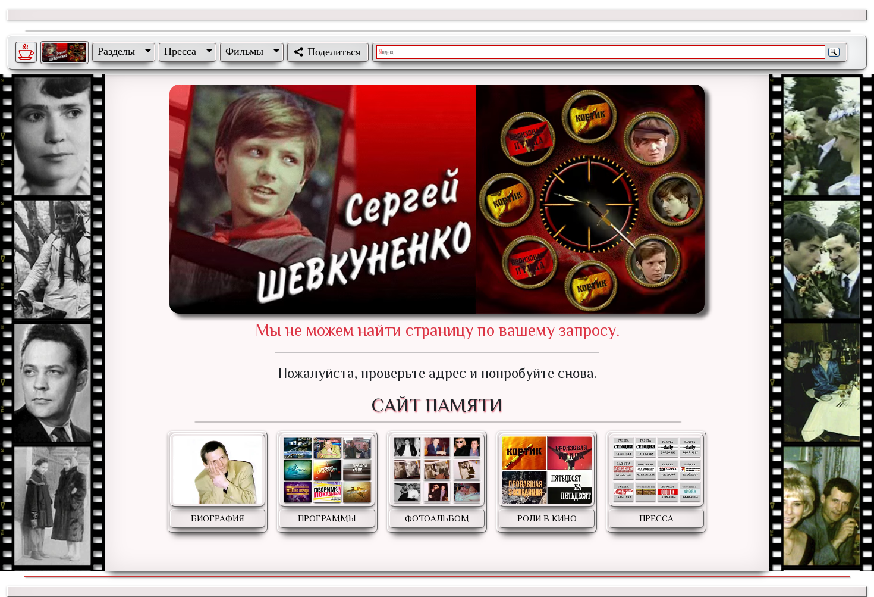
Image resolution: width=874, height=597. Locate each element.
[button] (122, 51)
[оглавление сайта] (64, 52)
